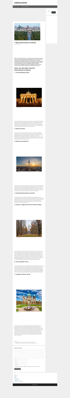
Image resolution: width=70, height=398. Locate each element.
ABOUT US (16, 374)
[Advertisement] (28, 15)
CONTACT (16, 376)
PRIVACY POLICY (16, 379)
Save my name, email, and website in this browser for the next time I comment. (27, 366)
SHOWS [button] (18, 6)
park (20, 197)
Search (49, 10)
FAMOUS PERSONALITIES (25, 6)
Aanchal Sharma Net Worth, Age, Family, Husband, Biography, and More (25, 342)
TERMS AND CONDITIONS (18, 381)
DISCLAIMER (16, 378)
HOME (14, 6)
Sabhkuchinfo (20, 2)
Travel (16, 341)
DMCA (15, 377)
